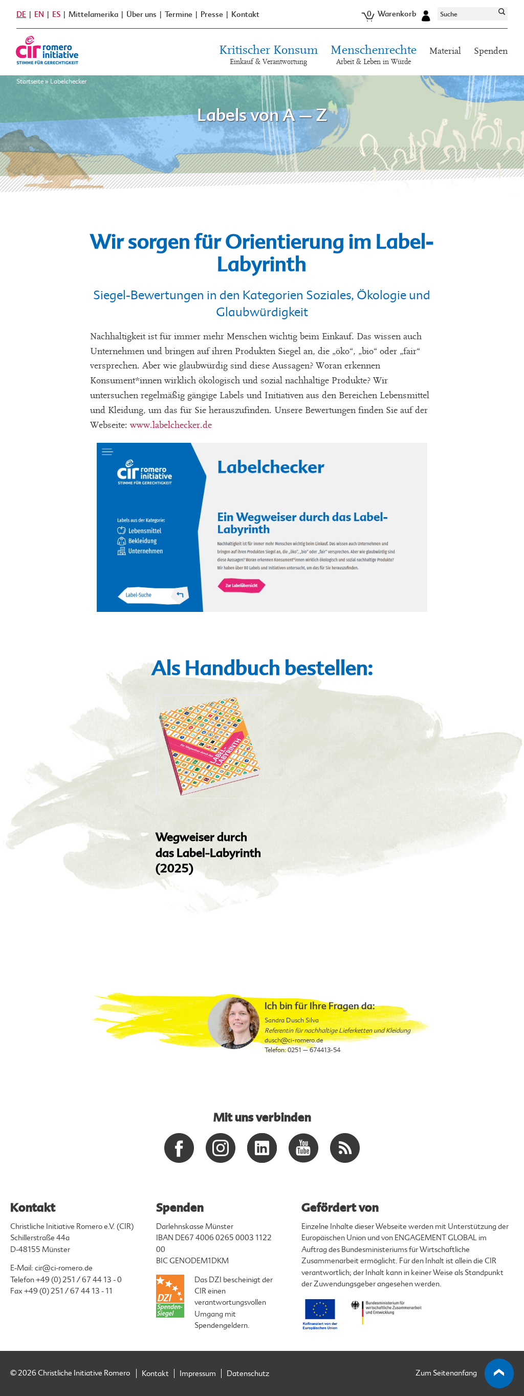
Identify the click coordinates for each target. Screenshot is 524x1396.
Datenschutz (248, 1373)
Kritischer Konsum (268, 55)
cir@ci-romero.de (64, 1268)
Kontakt (245, 14)
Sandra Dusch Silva (292, 1020)
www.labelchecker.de (171, 425)
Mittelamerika (93, 14)
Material (445, 51)
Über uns (141, 14)
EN (39, 14)
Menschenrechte (374, 55)
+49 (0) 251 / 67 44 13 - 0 (79, 1280)
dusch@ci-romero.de (294, 1040)
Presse (212, 14)
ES (56, 14)
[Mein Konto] (426, 14)
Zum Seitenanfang (446, 1373)
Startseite (29, 81)
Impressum (198, 1373)
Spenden (491, 51)
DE (21, 14)
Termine (178, 14)
